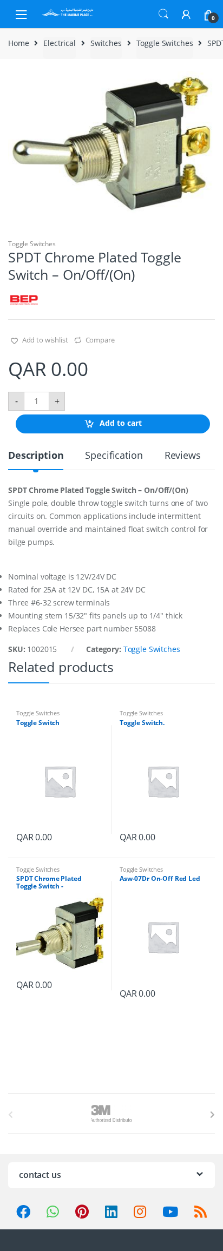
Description (35, 456)
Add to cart (121, 423)
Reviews (183, 456)
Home (18, 43)
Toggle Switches (164, 43)
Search (163, 14)
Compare (100, 340)
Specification (113, 456)
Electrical (59, 43)
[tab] (35, 460)
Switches (106, 43)
